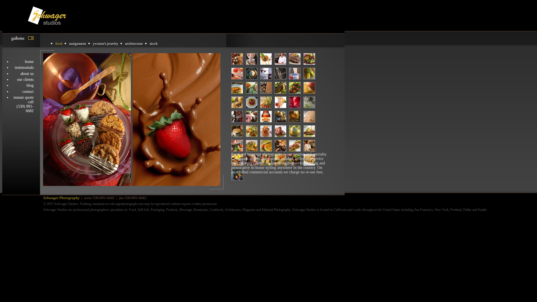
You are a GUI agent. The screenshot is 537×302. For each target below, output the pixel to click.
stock (154, 43)
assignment (77, 43)
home (29, 62)
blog (30, 85)
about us (27, 74)
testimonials (24, 67)
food (58, 43)
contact (28, 91)
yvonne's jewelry (105, 43)
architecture (134, 43)
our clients (25, 79)
